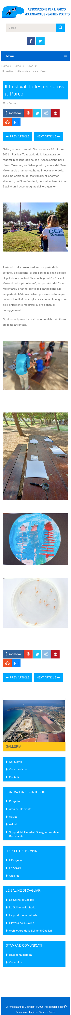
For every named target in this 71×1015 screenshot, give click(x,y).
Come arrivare (18, 769)
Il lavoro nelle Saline (21, 922)
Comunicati (16, 962)
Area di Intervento (20, 809)
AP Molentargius (15, 1007)
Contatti (14, 777)
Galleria (13, 746)
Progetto (14, 801)
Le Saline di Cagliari (21, 899)
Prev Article (19, 136)
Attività (13, 816)
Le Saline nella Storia (22, 907)
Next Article (47, 136)
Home (5, 65)
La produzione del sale (23, 915)
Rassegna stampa (20, 954)
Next (60, 720)
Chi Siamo (15, 761)
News (29, 65)
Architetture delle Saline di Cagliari (30, 930)
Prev (8, 720)
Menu (10, 56)
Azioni (13, 824)
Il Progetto (15, 860)
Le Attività (15, 867)
